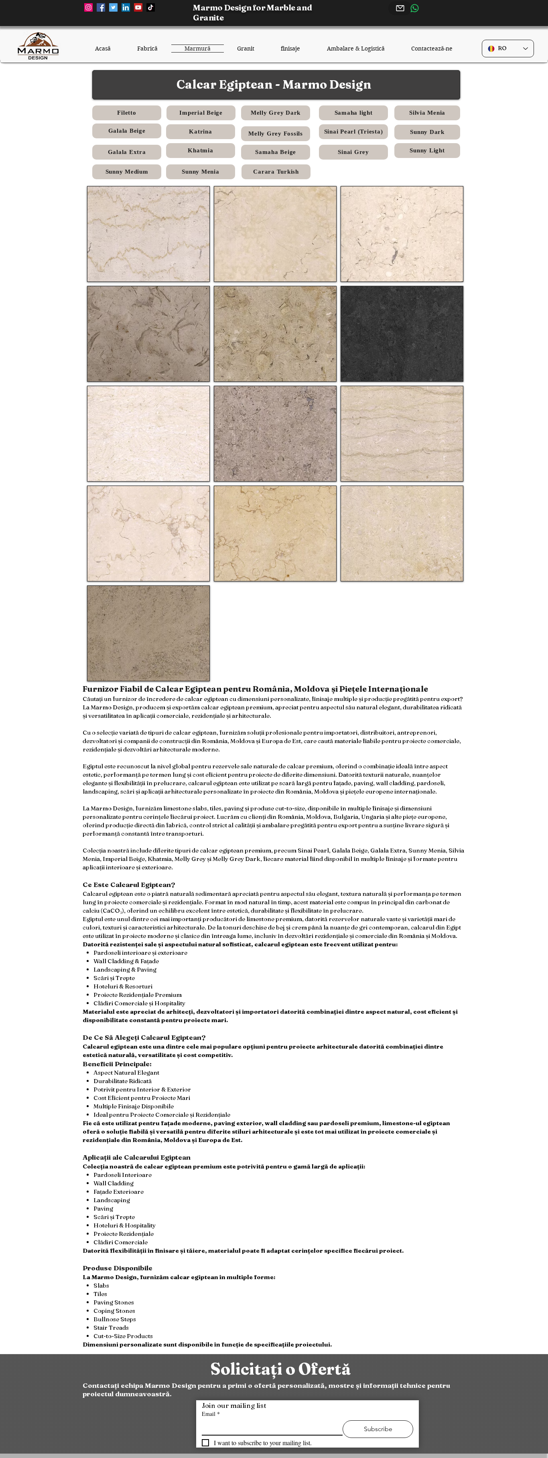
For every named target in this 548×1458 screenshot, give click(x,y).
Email (211, 1413)
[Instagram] (88, 7)
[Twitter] (113, 7)
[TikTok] (150, 7)
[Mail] (400, 8)
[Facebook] (101, 7)
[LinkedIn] (126, 7)
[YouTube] (138, 7)
